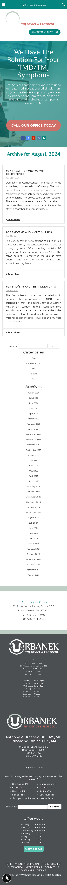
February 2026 (33, 424)
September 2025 (33, 450)
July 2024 (33, 523)
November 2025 (33, 439)
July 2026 (33, 398)
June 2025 (33, 466)
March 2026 (33, 419)
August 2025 (33, 455)
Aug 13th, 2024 (12, 236)
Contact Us (33, 849)
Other (33, 369)
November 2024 (33, 502)
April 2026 (33, 414)
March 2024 (33, 544)
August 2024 (33, 518)
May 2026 (33, 408)
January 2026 (33, 429)
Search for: (13, 346)
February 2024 (33, 549)
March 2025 (33, 481)
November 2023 (33, 559)
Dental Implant (33, 363)
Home (8, 864)
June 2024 (34, 528)
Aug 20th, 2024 (12, 178)
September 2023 (33, 570)
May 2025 (33, 471)
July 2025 (33, 460)
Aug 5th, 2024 (12, 290)
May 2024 (33, 533)
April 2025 (33, 476)
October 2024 (33, 507)
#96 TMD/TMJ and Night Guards (29, 232)
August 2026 (33, 393)
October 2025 (33, 445)
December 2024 (33, 497)
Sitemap (41, 870)
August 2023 (33, 575)
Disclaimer (27, 870)
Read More (13, 219)
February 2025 (33, 486)
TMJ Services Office (33, 602)
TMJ (33, 379)
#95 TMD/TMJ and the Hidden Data (31, 286)
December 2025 (33, 434)
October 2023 (33, 564)
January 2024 (33, 554)
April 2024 (33, 538)
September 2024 (33, 512)
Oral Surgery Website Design (23, 875)
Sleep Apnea (15, 867)
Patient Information (26, 864)
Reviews (33, 374)
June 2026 (33, 403)
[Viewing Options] (6, 878)
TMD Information (52, 864)
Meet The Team (34, 867)
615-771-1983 (36, 614)
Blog (34, 358)
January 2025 (33, 492)
